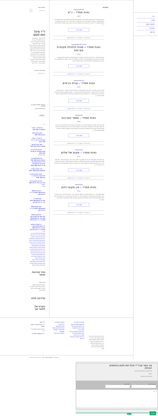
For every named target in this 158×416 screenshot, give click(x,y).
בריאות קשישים (32, 238)
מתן (41, 252)
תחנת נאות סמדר (77, 9)
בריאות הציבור (39, 238)
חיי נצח (43, 243)
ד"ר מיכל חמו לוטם (70, 37)
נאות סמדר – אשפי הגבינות (79, 118)
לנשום (36, 247)
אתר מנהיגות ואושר (38, 273)
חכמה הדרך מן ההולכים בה (36, 243)
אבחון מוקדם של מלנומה (40, 233)
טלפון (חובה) (127, 384)
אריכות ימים (32, 235)
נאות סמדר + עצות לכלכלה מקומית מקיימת (79, 48)
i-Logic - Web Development (47, 357)
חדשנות (31, 242)
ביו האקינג (33, 236)
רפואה (44, 258)
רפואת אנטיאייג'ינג (33, 263)
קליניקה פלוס (38, 298)
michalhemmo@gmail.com (38, 333)
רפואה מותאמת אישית (34, 261)
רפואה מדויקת (42, 261)
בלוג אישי (84, 44)
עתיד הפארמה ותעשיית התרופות (77, 331)
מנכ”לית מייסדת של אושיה (58, 328)
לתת (83, 9)
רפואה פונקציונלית (41, 263)
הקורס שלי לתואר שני (39, 308)
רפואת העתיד (42, 265)
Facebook (62, 331)
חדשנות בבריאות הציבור (58, 333)
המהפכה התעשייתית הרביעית (39, 242)
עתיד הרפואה (42, 254)
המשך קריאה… (78, 30)
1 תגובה (80, 108)
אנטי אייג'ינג (37, 235)
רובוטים (35, 256)
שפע (38, 265)
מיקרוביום (35, 249)
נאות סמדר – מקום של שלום (79, 152)
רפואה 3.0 (40, 258)
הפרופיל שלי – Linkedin (59, 329)
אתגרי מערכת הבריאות (40, 236)
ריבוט (32, 256)
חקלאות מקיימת (35, 245)
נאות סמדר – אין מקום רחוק (78, 187)
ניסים (34, 252)
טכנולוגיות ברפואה (41, 247)
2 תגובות (80, 37)
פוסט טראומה (36, 254)
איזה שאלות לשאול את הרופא (77, 324)
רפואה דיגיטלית (35, 259)
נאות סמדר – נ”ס (79, 12)
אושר (34, 233)
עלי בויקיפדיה (61, 324)
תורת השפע (34, 265)
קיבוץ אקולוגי (40, 256)
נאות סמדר (38, 252)
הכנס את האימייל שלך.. (39, 108)
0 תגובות (81, 74)
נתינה (31, 252)
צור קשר (129, 414)
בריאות (43, 238)
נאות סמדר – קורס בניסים (79, 83)
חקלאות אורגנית (42, 245)
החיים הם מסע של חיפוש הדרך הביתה (37, 240)
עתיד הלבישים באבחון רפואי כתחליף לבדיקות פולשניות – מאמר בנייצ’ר (78, 327)
